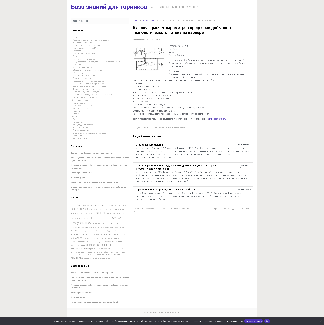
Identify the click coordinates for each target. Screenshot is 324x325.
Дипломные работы (81, 122)
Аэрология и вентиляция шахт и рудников (91, 40)
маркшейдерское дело (82, 234)
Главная (136, 20)
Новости (76, 111)
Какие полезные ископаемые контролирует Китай (94, 182)
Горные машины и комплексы (85, 59)
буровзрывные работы (96, 205)
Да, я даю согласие (253, 321)
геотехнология (85, 218)
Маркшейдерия (78, 178)
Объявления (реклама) (80, 100)
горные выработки (97, 223)
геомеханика (75, 218)
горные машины (160, 128)
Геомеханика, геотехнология (85, 54)
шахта (77, 255)
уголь (99, 252)
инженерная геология (106, 228)
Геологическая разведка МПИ (85, 48)
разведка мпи (83, 242)
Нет (267, 321)
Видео (75, 119)
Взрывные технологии (82, 43)
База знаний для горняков (109, 6)
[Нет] (321, 321)
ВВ (72, 205)
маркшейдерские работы (110, 231)
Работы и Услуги (80, 138)
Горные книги (76, 37)
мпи (95, 234)
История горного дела (82, 67)
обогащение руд (92, 238)
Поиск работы (79, 103)
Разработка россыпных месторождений (90, 81)
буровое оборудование (118, 205)
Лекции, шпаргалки (81, 130)
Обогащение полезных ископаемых (88, 70)
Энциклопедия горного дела (85, 97)
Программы (78, 136)
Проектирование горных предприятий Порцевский (229, 209)
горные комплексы (112, 223)
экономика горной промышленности (97, 258)
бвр (79, 205)
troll (159, 39)
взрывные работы (106, 209)
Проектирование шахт (82, 78)
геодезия (87, 213)
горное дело (101, 218)
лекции (98, 231)
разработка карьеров (97, 242)
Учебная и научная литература (86, 92)
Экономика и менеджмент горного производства (94, 95)
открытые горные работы (176, 128)
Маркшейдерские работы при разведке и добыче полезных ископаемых (99, 286)
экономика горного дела (90, 255)
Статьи (76, 114)
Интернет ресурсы (80, 108)
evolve (146, 312)
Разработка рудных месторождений (88, 84)
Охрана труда (78, 73)
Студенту (74, 117)
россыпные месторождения (100, 249)
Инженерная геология (81, 173)
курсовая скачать (217, 119)
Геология (77, 51)
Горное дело (78, 56)
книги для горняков (88, 231)
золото (95, 228)
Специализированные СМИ (82, 106)
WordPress (176, 312)
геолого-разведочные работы (115, 213)
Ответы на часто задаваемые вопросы (89, 133)
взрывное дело (79, 208)
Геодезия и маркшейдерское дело (87, 45)
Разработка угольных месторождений (89, 86)
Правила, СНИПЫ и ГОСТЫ (84, 76)
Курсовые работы (148, 20)
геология (99, 213)
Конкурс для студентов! (83, 125)
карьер (77, 231)
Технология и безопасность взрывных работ (92, 153)
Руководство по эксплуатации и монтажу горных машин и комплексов (100, 63)
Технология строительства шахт (87, 89)
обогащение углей (104, 238)
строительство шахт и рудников (84, 252)
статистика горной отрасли (119, 249)
